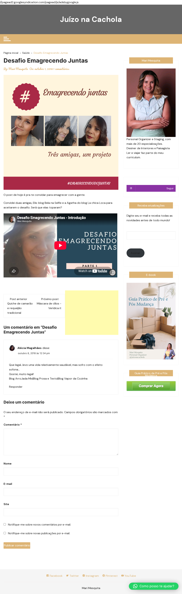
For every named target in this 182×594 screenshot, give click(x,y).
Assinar (135, 253)
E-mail (8, 484)
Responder (15, 387)
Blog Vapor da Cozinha (72, 378)
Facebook (56, 576)
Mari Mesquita (18, 69)
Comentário (13, 424)
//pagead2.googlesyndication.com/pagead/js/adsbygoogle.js (39, 2)
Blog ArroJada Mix (21, 378)
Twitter (74, 576)
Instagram (92, 576)
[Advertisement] (91, 312)
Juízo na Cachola (91, 19)
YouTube (130, 576)
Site (6, 504)
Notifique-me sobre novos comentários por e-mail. (39, 524)
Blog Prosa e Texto (45, 378)
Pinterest (111, 576)
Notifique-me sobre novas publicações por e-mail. (39, 533)
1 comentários (61, 69)
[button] (153, 586)
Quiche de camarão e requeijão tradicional (20, 308)
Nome (8, 463)
